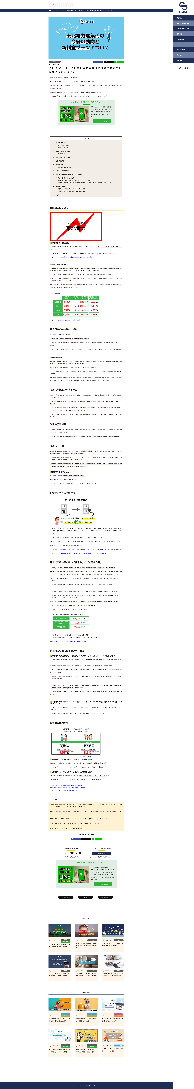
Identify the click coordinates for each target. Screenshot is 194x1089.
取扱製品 (179, 18)
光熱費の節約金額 (60, 186)
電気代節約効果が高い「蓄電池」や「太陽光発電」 (70, 174)
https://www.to (58, 785)
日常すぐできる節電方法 (62, 171)
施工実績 (179, 34)
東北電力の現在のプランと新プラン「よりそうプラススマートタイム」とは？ (79, 180)
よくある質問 (181, 50)
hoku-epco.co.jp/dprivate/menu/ (72, 785)
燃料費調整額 (61, 154)
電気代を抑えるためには (64, 167)
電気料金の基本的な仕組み (63, 151)
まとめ (57, 195)
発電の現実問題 (60, 161)
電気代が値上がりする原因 (63, 157)
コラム (57, 10)
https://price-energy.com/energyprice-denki (67, 320)
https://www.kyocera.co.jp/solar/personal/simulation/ (70, 641)
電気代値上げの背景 (63, 147)
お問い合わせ (183, 68)
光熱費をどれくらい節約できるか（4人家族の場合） (72, 191)
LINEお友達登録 (102, 121)
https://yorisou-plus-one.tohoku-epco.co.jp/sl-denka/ (69, 787)
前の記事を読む (105, 897)
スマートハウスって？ (184, 23)
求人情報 (179, 55)
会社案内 (179, 60)
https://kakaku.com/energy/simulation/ (65, 790)
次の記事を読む (66, 897)
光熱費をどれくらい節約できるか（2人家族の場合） (72, 189)
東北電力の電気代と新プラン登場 (65, 178)
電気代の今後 (59, 164)
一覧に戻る (86, 897)
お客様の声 (180, 39)
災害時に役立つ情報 (183, 28)
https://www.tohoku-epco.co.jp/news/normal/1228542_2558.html (73, 257)
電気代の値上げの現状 (64, 145)
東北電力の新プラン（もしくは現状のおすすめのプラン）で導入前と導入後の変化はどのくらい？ (84, 183)
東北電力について (60, 143)
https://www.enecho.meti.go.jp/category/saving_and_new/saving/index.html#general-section (81, 553)
